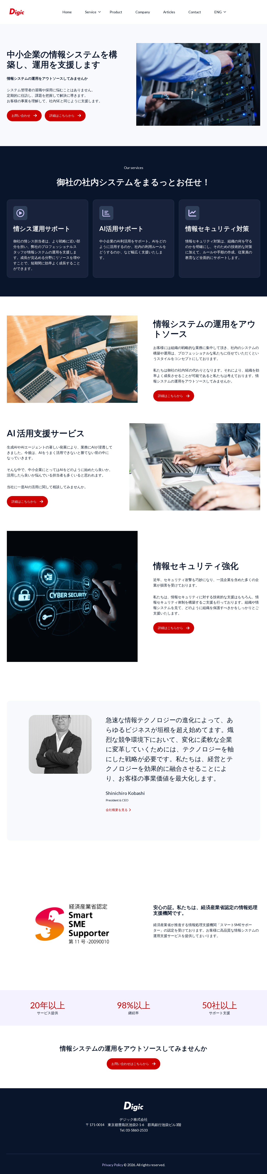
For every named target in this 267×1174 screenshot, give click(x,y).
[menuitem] (68, 12)
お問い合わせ (21, 115)
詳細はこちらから (61, 115)
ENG (218, 12)
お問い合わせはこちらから (130, 1064)
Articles (169, 12)
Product (116, 12)
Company (142, 12)
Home (67, 12)
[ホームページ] (16, 12)
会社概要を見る (117, 810)
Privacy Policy (112, 1165)
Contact (194, 12)
